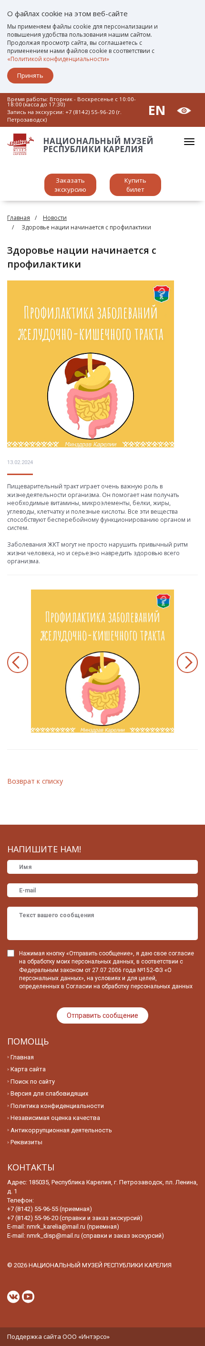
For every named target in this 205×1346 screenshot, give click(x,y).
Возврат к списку (35, 781)
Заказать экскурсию (70, 185)
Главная (18, 218)
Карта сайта (28, 1069)
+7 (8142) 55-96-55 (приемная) (49, 1208)
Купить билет (135, 185)
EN (156, 110)
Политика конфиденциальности (57, 1105)
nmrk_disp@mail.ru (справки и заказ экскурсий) (95, 1235)
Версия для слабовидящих (49, 1093)
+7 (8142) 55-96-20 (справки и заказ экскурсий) (75, 1218)
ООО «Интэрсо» (86, 1336)
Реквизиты (26, 1142)
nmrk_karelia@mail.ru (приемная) (73, 1226)
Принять (30, 75)
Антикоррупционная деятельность (61, 1130)
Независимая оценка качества (55, 1117)
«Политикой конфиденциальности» (58, 59)
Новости (55, 218)
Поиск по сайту (32, 1081)
